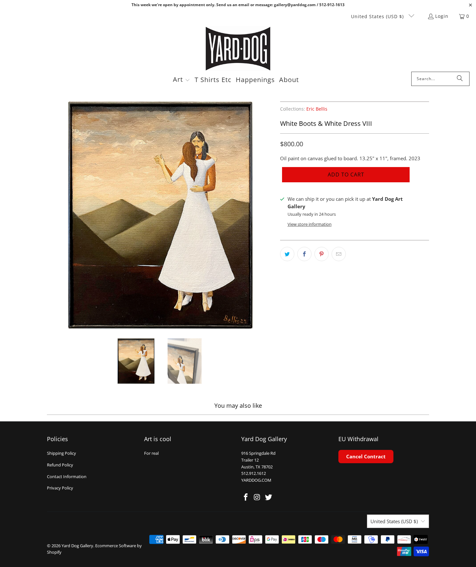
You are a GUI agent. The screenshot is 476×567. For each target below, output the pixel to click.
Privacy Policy (60, 488)
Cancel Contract (366, 456)
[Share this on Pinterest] (321, 254)
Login (441, 16)
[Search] (460, 79)
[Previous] (52, 215)
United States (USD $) (378, 16)
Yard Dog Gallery (77, 546)
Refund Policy (60, 465)
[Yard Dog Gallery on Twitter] (268, 497)
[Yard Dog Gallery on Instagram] (257, 497)
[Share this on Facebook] (304, 254)
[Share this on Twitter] (287, 254)
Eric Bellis (316, 109)
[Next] (269, 215)
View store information (310, 224)
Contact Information (66, 476)
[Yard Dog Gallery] (238, 49)
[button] (181, 80)
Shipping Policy (61, 453)
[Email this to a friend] (339, 254)
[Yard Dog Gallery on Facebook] (246, 497)
